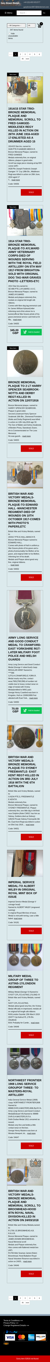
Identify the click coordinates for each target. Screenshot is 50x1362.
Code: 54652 (13, 569)
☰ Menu (8, 13)
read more (16, 180)
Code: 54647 (13, 1137)
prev (10, 54)
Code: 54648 (13, 1027)
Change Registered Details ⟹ (16, 1325)
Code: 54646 (13, 1265)
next (27, 59)
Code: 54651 (13, 829)
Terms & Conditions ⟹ (13, 1320)
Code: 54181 (13, 922)
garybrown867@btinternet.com (36, 7)
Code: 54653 (13, 440)
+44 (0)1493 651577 (31, 2)
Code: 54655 (13, 324)
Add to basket (34, 332)
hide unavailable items (12, 36)
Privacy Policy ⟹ (10, 1323)
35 (23, 59)
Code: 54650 (13, 702)
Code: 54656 (13, 184)
